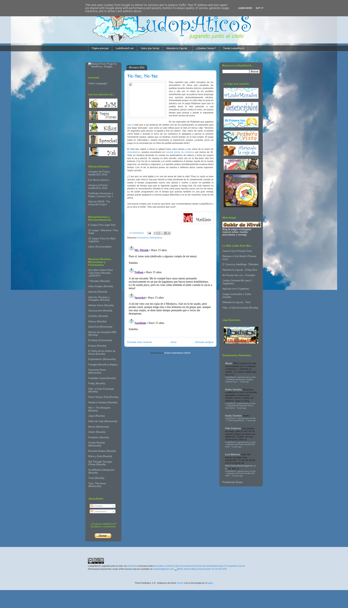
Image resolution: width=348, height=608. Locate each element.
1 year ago (244, 382)
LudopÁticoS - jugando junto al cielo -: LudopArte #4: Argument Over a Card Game (240, 405)
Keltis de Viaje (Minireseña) (102, 421)
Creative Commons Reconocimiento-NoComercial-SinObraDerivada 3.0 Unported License (200, 566)
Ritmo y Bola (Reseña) (100, 456)
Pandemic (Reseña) (98, 437)
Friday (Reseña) (96, 383)
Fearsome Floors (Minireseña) (97, 371)
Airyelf (180, 583)
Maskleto (131, 566)
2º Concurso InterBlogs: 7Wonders (240, 264)
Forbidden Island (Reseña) (102, 378)
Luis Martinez (232, 454)
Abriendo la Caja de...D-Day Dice (239, 269)
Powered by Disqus (232, 482)
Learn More (245, 8)
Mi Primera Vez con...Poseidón (238, 275)
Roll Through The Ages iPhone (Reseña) (100, 463)
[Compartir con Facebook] (165, 233)
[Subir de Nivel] (241, 226)
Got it (260, 8)
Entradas (98, 506)
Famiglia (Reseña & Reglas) (103, 364)
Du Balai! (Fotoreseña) (100, 340)
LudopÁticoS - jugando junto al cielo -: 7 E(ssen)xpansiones (240, 419)
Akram (228, 363)
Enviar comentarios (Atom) (177, 353)
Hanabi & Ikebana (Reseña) (102, 402)
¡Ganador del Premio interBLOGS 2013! (99, 173)
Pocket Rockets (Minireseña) (96, 444)
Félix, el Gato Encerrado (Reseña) (240, 307)
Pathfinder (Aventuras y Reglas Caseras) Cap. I (100, 195)
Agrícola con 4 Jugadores (235, 288)
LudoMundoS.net (125, 48)
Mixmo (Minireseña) (98, 426)
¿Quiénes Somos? (206, 48)
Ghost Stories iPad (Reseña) (103, 397)
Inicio (174, 342)
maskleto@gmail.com (163, 569)
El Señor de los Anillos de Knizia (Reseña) (101, 352)
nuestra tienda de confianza (180, 152)
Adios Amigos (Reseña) (100, 286)
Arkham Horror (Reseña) (101, 305)
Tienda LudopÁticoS (233, 48)
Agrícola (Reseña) (97, 291)
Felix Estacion (233, 428)
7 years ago (241, 408)
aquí (129, 125)
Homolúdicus (133, 152)
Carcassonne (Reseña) (100, 310)
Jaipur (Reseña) (96, 416)
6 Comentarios (136, 233)
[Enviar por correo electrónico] (155, 233)
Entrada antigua (204, 342)
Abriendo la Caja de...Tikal (236, 302)
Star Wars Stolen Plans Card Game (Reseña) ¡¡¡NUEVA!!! (100, 273)
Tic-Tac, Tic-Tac (142, 76)
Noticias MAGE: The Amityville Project (99, 203)
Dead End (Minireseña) (100, 326)
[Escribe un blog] (159, 233)
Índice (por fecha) (150, 48)
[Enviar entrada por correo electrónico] (149, 233)
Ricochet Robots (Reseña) (102, 451)
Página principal (100, 48)
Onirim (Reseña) (96, 432)
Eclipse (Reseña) (97, 345)
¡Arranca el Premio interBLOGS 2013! (98, 187)
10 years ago (237, 476)
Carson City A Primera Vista (237, 251)
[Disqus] (170, 289)
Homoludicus (155, 237)
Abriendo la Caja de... (177, 48)
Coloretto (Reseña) (98, 316)
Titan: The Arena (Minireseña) (97, 485)
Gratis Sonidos (233, 389)
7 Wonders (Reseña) (99, 281)
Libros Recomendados (100, 246)
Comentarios (100, 511)
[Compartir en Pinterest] (169, 233)
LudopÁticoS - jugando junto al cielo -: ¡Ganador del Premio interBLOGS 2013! (240, 444)
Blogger (209, 583)
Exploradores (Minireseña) (102, 359)
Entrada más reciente (139, 342)
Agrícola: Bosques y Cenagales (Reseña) (99, 298)
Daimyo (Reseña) (97, 321)
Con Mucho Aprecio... (99, 180)
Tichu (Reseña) (96, 478)
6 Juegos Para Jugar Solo (101, 225)
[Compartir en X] (162, 233)
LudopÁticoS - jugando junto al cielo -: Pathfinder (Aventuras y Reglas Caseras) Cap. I (240, 379)
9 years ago (237, 447)
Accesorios (142, 237)
